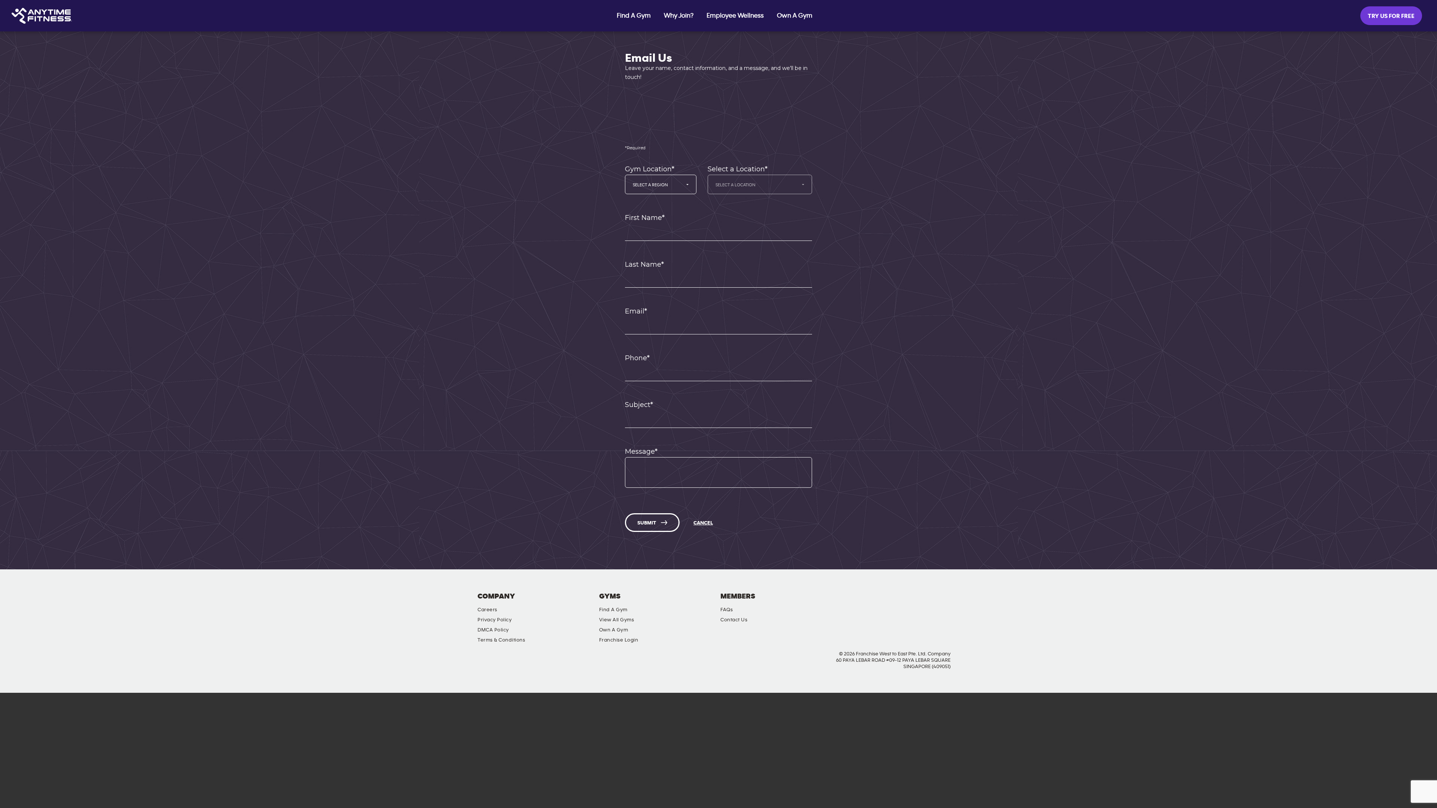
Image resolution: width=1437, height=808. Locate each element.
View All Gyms (616, 619)
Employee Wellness (735, 15)
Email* (636, 311)
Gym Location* (649, 169)
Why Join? (678, 15)
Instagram (910, 603)
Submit (646, 523)
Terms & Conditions (501, 640)
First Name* (645, 218)
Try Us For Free (1391, 16)
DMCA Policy (493, 630)
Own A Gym (794, 15)
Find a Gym (613, 609)
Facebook (888, 603)
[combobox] (660, 184)
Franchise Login (618, 640)
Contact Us (733, 619)
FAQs (726, 609)
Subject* (639, 405)
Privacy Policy (495, 619)
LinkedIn (952, 603)
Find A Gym (634, 15)
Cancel (703, 523)
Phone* (637, 358)
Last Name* (644, 264)
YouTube (931, 603)
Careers (487, 609)
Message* (641, 451)
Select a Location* (738, 169)
